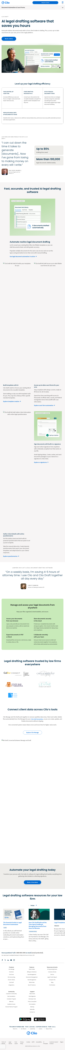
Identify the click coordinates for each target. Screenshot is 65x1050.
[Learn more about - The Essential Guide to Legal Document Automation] (14, 925)
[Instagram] (14, 960)
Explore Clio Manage (32, 732)
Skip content (6, 897)
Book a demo (9, 39)
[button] (29, 905)
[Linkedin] (8, 960)
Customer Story (33, 931)
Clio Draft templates (37, 719)
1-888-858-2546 (20, 953)
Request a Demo (45, 2)
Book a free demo (32, 882)
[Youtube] (11, 960)
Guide (5, 927)
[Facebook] (2, 960)
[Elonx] (5, 960)
